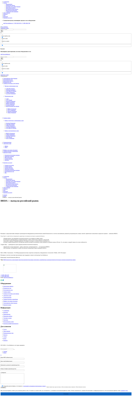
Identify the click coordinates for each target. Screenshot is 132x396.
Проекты (5, 14)
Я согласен (66, 393)
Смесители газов (7, 143)
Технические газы (9, 96)
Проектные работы (10, 5)
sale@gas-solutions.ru (8, 23)
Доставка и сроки (7, 318)
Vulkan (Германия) (10, 92)
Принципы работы (7, 316)
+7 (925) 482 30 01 (17, 23)
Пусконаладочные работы (12, 9)
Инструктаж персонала (11, 10)
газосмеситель (26, 259)
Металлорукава (8, 157)
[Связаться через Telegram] (3, 280)
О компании (6, 1)
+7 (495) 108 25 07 (5, 275)
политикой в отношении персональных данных (34, 386)
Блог (4, 15)
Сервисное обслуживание (12, 11)
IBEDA (6, 146)
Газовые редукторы (9, 165)
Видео (4, 196)
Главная (5, 195)
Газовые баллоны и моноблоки (10, 151)
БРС (6, 172)
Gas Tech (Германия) (11, 93)
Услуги (5, 3)
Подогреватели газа (8, 79)
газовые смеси (33, 259)
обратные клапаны (46, 259)
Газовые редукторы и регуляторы (11, 83)
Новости (5, 334)
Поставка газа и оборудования (13, 6)
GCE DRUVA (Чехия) (11, 91)
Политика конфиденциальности (10, 323)
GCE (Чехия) (9, 100)
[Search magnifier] (2, 31)
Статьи (5, 336)
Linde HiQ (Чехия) (10, 88)
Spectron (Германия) (10, 89)
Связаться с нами (5, 28)
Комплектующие (7, 152)
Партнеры (5, 319)
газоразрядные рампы (70, 259)
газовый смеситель (18, 259)
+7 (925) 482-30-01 (5, 276)
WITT (6, 147)
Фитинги (7, 160)
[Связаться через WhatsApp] (1, 280)
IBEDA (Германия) (10, 103)
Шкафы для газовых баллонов (10, 150)
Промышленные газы (8, 333)
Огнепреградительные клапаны (12, 155)
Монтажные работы (10, 7)
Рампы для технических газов (12, 130)
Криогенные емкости (8, 81)
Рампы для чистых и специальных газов (14, 120)
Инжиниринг (9, 4)
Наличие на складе (7, 162)
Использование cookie (8, 321)
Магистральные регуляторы (12, 106)
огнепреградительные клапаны (58, 259)
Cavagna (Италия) (10, 105)
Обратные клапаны (9, 156)
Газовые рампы (7, 118)
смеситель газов (10, 259)
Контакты (5, 16)
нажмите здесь (124, 390)
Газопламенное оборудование (10, 78)
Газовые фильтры (9, 158)
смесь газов (39, 259)
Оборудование (6, 331)
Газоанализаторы (7, 142)
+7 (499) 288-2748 (26, 23)
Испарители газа (7, 82)
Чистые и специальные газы (11, 86)
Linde (7, 98)
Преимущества (6, 314)
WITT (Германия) (11, 110)
